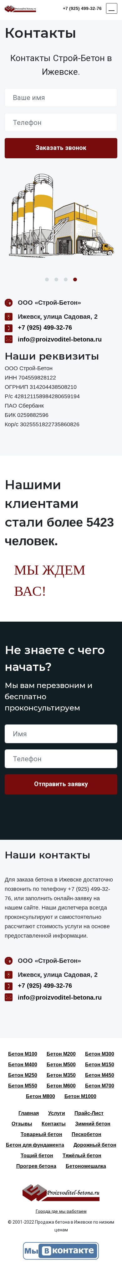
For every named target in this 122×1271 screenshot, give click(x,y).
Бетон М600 (61, 1085)
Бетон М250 (22, 1075)
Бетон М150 (99, 1064)
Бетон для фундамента (35, 1145)
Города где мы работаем (61, 1211)
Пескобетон (86, 1134)
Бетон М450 (99, 1075)
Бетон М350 (61, 1075)
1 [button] (47, 279)
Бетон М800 (40, 1096)
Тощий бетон (37, 1155)
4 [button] (75, 279)
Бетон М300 (99, 1054)
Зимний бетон (92, 1123)
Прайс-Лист (89, 1113)
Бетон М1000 (80, 1096)
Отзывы (22, 1123)
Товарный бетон (41, 1134)
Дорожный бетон (95, 1145)
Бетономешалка (86, 1166)
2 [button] (56, 279)
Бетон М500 (61, 1064)
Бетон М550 (22, 1085)
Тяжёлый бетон (82, 1155)
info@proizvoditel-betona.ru (60, 339)
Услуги (56, 1113)
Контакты (54, 1123)
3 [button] (66, 279)
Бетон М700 (99, 1085)
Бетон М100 (22, 1054)
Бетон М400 (22, 1064)
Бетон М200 (61, 1054)
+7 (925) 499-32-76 (82, 8)
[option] (61, 216)
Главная (28, 1113)
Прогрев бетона (36, 1166)
